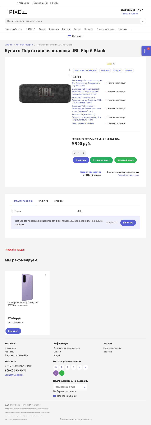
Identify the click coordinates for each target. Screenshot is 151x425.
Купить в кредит (101, 160)
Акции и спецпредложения (67, 348)
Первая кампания (67, 396)
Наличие (43, 201)
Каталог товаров (24, 45)
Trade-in (105, 70)
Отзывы (58, 201)
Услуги (57, 355)
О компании (10, 348)
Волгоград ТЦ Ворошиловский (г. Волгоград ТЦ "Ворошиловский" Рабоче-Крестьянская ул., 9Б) (86, 91)
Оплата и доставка (112, 348)
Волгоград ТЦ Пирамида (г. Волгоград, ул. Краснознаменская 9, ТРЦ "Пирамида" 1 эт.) (86, 108)
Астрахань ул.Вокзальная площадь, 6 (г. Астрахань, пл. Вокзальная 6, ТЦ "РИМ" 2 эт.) (87, 83)
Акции (42, 29)
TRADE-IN (30, 29)
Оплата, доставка (106, 29)
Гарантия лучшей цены (85, 70)
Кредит (117, 70)
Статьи (77, 29)
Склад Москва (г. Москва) (83, 123)
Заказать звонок (129, 14)
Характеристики (23, 201)
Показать (128, 223)
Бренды (66, 29)
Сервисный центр (14, 29)
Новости (88, 29)
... (131, 29)
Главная (9, 45)
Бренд (18, 211)
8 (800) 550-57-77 (132, 10)
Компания (54, 29)
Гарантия (122, 29)
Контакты (9, 352)
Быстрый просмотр (27, 287)
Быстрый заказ (126, 160)
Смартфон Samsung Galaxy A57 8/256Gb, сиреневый (23, 303)
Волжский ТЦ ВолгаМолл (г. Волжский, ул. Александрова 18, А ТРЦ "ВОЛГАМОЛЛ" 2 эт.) (86, 117)
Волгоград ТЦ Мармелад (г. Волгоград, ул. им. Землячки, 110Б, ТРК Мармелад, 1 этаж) (87, 100)
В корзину (81, 160)
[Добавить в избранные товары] (45, 275)
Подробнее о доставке (128, 175)
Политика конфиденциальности (76, 419)
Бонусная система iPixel (16, 355)
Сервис (128, 70)
